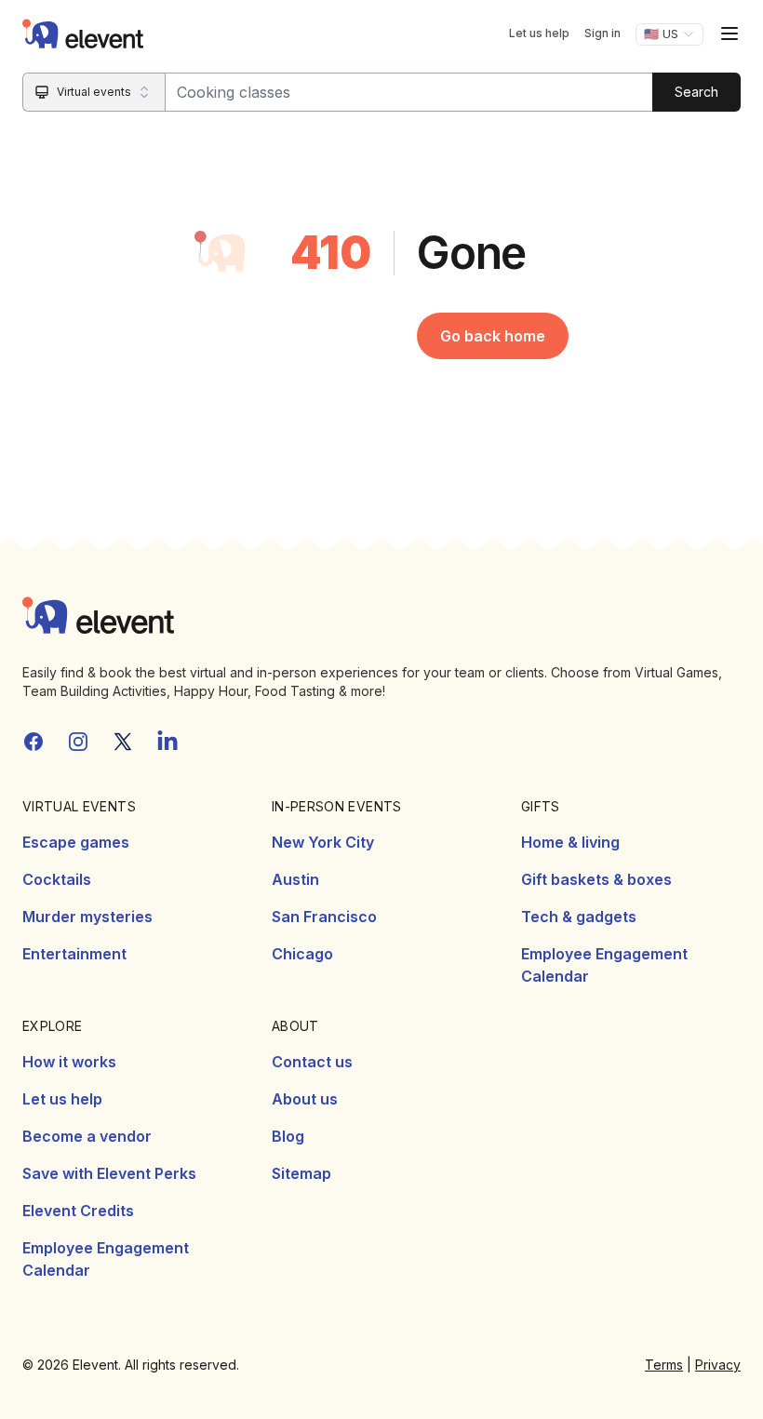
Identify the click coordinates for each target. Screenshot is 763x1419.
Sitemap (301, 1173)
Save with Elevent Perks (109, 1173)
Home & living (570, 842)
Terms (664, 1364)
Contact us (312, 1061)
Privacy (718, 1364)
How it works (69, 1061)
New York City (323, 842)
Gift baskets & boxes (596, 879)
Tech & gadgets (578, 916)
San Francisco (324, 916)
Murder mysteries (87, 916)
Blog (288, 1136)
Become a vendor (87, 1136)
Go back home (492, 336)
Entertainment (74, 953)
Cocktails (56, 879)
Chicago (302, 953)
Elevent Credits (78, 1210)
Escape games (75, 842)
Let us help (539, 33)
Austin (295, 879)
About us (305, 1099)
